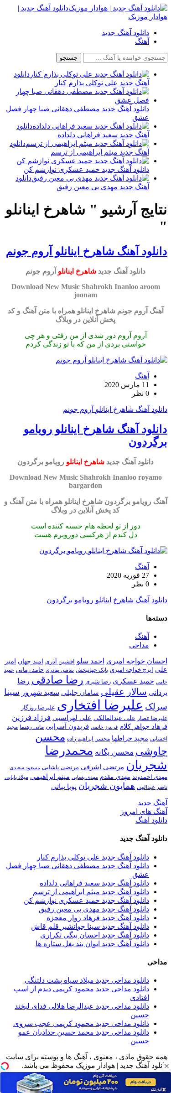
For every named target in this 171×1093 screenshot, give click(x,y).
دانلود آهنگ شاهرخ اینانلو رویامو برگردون (107, 600)
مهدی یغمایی (85, 777)
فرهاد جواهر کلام (143, 726)
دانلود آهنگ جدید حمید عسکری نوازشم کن (86, 900)
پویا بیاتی (64, 786)
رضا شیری (98, 681)
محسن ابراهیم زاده (88, 739)
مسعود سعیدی (25, 767)
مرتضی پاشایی (60, 767)
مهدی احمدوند (149, 776)
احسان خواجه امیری (136, 661)
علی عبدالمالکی (114, 717)
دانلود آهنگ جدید (125, 32)
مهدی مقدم (115, 776)
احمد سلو (90, 661)
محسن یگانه (114, 752)
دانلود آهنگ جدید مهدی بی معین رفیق (94, 909)
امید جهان (30, 661)
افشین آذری (60, 661)
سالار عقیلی (124, 692)
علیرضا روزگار (38, 707)
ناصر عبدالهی (152, 787)
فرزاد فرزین (31, 717)
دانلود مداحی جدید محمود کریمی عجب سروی (81, 1023)
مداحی (139, 645)
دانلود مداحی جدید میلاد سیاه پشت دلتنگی (87, 980)
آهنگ (142, 41)
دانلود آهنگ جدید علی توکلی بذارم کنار (93, 857)
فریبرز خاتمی (104, 727)
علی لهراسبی (72, 717)
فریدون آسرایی (67, 726)
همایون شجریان (106, 786)
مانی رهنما (32, 727)
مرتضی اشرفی (102, 767)
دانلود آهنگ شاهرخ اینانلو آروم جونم (86, 251)
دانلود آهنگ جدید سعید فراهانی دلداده (94, 883)
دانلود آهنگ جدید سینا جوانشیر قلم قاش (90, 926)
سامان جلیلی (80, 692)
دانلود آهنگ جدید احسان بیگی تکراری (94, 935)
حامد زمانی (30, 670)
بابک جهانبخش (92, 670)
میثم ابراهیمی (50, 776)
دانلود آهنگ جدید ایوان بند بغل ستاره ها (92, 944)
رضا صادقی (57, 680)
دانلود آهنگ (151, 820)
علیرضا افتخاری (100, 705)
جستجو (69, 57)
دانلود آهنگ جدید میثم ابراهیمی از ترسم (91, 892)
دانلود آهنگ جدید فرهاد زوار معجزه (98, 918)
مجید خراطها (130, 738)
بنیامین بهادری (60, 670)
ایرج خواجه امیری (131, 669)
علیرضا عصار (152, 718)
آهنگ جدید (152, 803)
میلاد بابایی (16, 777)
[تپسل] (4, 1066)
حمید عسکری (133, 681)
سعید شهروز (40, 692)
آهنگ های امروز (143, 811)
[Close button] (166, 1066)
